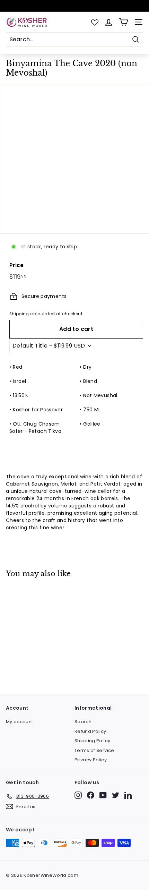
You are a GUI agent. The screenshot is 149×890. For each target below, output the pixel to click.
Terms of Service (94, 750)
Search (82, 721)
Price (16, 265)
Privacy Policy (90, 759)
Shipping (19, 314)
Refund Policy (90, 731)
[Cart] (123, 22)
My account (19, 721)
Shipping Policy (92, 740)
